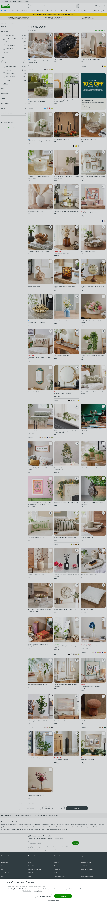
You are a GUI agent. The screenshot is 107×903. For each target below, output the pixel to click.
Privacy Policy (38, 891)
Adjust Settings (53, 900)
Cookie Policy (27, 891)
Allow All (63, 896)
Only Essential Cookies (44, 896)
